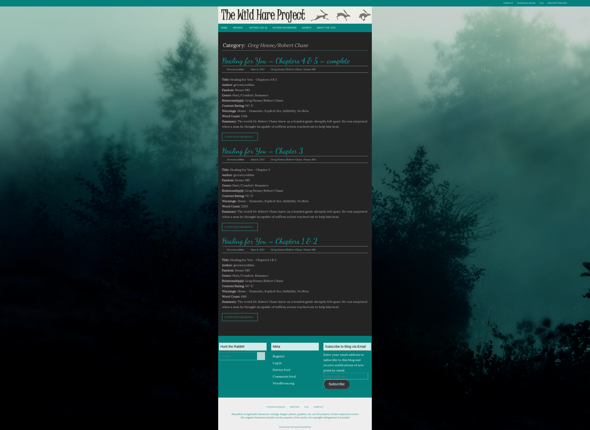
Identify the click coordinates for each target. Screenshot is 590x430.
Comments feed (284, 376)
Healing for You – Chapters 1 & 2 (269, 241)
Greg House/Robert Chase (286, 69)
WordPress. (305, 427)
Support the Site (557, 3)
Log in (277, 363)
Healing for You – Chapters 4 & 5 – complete (286, 60)
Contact (508, 3)
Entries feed (281, 370)
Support (295, 407)
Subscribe (337, 384)
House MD (309, 69)
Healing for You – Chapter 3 (262, 150)
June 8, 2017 (258, 69)
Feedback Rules (526, 3)
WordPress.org (283, 383)
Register (279, 356)
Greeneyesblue (235, 69)
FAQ (541, 3)
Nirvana (294, 427)
